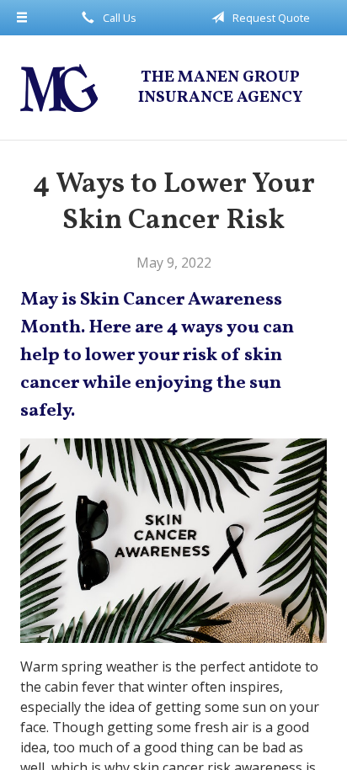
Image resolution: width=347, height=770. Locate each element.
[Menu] (22, 17)
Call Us (118, 17)
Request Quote (270, 17)
